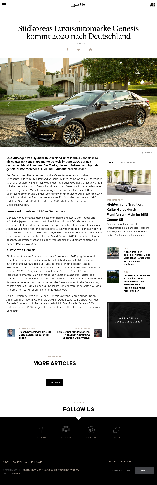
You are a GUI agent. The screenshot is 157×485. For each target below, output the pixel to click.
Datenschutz (30, 470)
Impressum (36, 462)
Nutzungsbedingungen (47, 470)
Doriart (17, 474)
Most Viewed (128, 162)
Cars (79, 22)
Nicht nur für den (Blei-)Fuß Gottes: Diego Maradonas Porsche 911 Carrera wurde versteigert (137, 258)
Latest (110, 162)
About (6, 462)
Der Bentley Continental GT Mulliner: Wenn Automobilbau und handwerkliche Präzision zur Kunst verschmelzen (137, 283)
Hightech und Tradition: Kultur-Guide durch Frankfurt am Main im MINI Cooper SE (127, 212)
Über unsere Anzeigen (69, 470)
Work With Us (20, 462)
